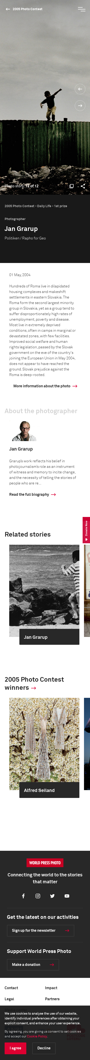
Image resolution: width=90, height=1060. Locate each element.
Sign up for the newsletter (33, 930)
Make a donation (26, 965)
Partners (52, 999)
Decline (44, 1048)
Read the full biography (29, 494)
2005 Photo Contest (27, 9)
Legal (9, 999)
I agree (15, 1048)
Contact (11, 988)
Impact (51, 988)
